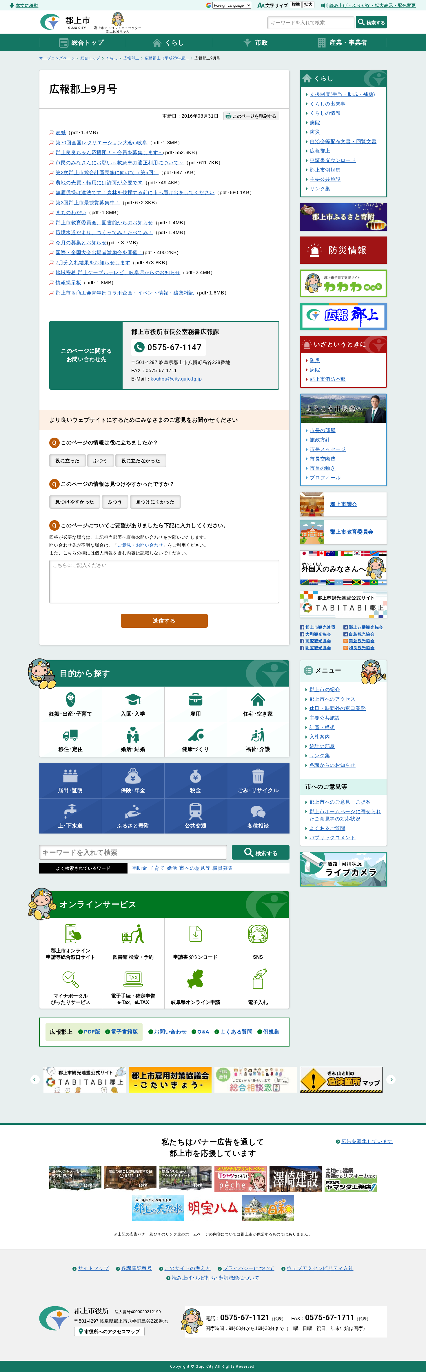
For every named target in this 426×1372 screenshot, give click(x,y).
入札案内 (320, 737)
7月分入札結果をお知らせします (93, 262)
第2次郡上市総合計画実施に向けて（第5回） (107, 172)
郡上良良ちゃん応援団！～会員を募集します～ (109, 152)
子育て (157, 868)
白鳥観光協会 (361, 634)
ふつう (100, 460)
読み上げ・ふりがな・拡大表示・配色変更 (372, 5)
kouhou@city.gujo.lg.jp (176, 378)
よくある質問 (236, 1032)
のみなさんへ (334, 567)
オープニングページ (57, 58)
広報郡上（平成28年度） (167, 58)
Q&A (203, 1032)
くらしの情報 (325, 113)
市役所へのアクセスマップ (112, 1331)
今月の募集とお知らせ (81, 242)
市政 (261, 42)
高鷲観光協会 (318, 640)
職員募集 (222, 868)
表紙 (61, 132)
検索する (376, 22)
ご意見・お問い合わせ (140, 545)
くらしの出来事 (328, 104)
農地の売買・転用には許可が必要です (99, 182)
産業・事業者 (348, 42)
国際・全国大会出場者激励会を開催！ (99, 252)
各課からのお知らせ (333, 765)
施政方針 (320, 440)
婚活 (172, 868)
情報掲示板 (68, 282)
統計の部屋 (322, 746)
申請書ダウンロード (333, 160)
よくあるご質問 (327, 828)
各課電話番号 (136, 1268)
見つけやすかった (74, 501)
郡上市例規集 (325, 170)
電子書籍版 (124, 1032)
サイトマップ (93, 1268)
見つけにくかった (155, 501)
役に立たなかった (140, 460)
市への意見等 (194, 868)
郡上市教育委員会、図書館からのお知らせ (104, 222)
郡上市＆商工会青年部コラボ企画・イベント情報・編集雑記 (125, 293)
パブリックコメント (333, 837)
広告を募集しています (367, 1141)
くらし (175, 42)
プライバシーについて (248, 1268)
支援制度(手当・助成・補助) (342, 94)
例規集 (271, 1032)
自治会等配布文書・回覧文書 (343, 141)
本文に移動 (27, 5)
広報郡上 (131, 58)
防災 (315, 132)
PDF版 (92, 1032)
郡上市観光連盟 (320, 627)
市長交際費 (322, 459)
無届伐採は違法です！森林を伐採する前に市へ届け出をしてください (135, 192)
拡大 (308, 4)
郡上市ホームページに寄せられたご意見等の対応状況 (345, 815)
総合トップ (88, 42)
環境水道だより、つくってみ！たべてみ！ (104, 232)
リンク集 (320, 189)
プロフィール (325, 478)
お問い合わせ (170, 1032)
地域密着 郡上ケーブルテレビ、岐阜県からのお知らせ (118, 272)
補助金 (139, 868)
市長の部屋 (322, 430)
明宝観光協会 (318, 647)
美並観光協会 (361, 640)
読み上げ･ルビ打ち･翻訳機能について (215, 1278)
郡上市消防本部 (328, 379)
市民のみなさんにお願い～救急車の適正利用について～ (120, 162)
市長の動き (322, 468)
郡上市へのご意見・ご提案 (340, 802)
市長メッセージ (328, 449)
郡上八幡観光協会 (366, 627)
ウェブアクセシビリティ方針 (320, 1268)
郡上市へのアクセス (333, 699)
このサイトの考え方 (188, 1268)
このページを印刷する (254, 116)
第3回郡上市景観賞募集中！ (88, 202)
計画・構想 (322, 727)
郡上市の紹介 (325, 689)
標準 (296, 4)
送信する (164, 621)
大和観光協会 (318, 634)
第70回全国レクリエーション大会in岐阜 (102, 142)
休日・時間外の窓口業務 (338, 708)
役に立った (67, 460)
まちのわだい (71, 212)
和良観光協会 (361, 647)
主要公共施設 (325, 179)
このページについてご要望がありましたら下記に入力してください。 (145, 525)
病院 (315, 122)
